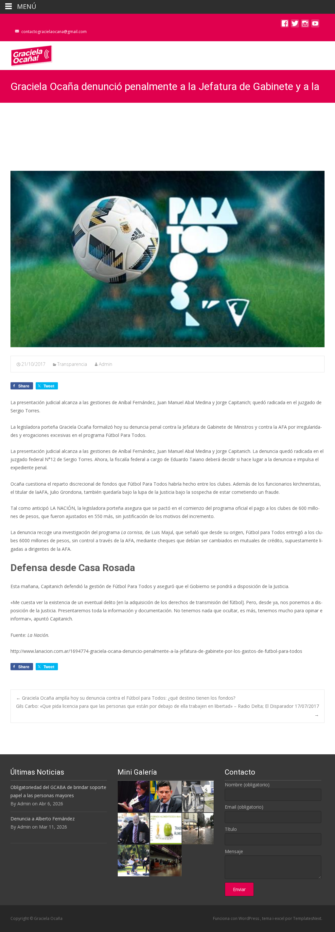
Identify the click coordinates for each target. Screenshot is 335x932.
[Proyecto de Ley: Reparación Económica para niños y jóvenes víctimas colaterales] (133, 796)
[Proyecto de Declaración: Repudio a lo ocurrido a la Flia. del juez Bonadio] (133, 828)
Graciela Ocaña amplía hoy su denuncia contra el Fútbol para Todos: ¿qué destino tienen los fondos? (125, 698)
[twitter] (295, 25)
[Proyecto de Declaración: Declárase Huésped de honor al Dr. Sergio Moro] (166, 796)
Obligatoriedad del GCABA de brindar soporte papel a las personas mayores (58, 791)
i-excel (279, 918)
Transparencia (72, 364)
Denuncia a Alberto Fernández (42, 819)
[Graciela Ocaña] (26, 54)
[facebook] (285, 25)
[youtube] (315, 25)
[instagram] (305, 25)
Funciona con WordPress (236, 918)
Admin (105, 364)
